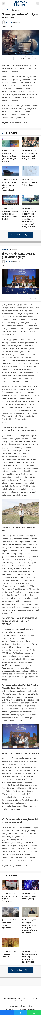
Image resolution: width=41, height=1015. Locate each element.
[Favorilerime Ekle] (15, 58)
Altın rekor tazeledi (6, 955)
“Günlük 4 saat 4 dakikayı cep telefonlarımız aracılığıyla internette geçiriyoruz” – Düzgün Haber (30, 219)
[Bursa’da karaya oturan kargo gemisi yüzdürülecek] (10, 171)
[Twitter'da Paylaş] (20, 1012)
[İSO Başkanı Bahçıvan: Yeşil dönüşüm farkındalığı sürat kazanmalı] (30, 912)
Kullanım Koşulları (13, 1010)
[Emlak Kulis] (21, 3)
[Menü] (3, 3)
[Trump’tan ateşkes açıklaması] (10, 912)
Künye (22, 1006)
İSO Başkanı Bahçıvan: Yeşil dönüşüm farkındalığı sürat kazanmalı (30, 928)
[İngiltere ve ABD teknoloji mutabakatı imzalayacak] (30, 943)
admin (9, 22)
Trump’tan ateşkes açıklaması (7, 925)
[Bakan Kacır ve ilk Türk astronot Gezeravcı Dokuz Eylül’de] (10, 200)
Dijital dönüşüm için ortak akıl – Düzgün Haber (29, 156)
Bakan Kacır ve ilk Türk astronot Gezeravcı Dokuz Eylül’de (10, 215)
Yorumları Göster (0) (19, 235)
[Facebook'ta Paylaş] (7, 1012)
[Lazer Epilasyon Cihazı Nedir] (30, 171)
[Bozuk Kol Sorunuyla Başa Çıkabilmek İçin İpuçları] (10, 142)
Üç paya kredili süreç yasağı (29, 897)
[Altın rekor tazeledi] (10, 943)
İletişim (29, 1006)
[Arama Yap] (37, 3)
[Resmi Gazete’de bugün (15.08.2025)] (10, 885)
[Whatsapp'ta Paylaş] (34, 1012)
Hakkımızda (13, 1006)
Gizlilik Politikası (28, 1010)
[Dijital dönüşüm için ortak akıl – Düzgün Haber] (30, 142)
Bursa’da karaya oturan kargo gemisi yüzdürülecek (9, 186)
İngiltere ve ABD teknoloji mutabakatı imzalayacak (29, 958)
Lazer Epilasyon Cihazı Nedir (29, 183)
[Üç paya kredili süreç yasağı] (30, 885)
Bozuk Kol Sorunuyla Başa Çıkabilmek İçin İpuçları (9, 157)
